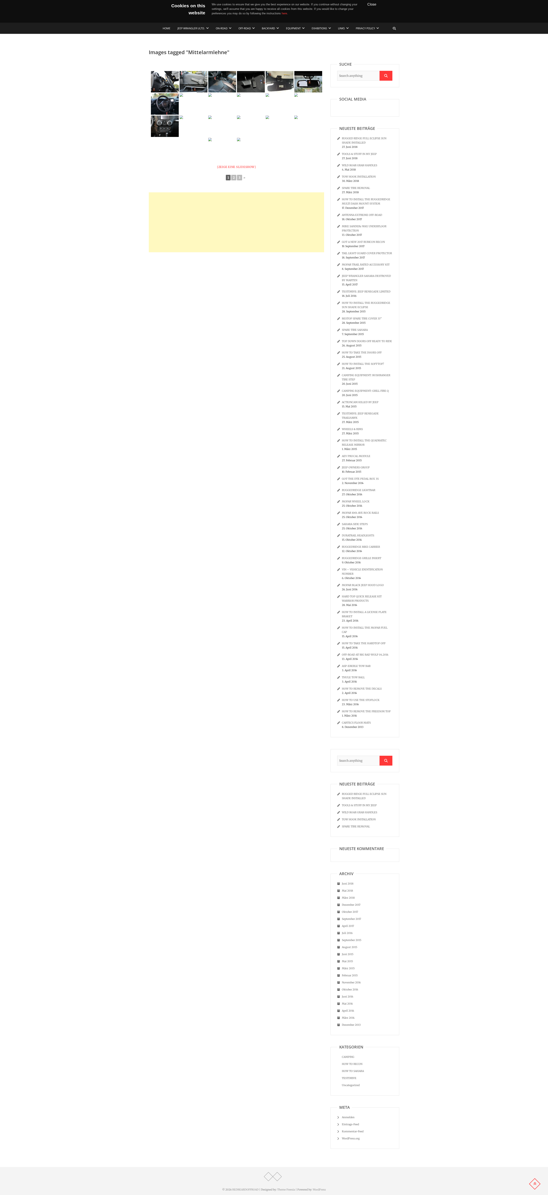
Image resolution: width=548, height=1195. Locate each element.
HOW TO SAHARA (353, 1071)
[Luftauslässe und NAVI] (165, 126)
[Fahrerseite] (308, 104)
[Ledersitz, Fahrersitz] (222, 81)
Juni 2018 (347, 883)
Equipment (293, 28)
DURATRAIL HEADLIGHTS (358, 535)
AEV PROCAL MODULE (356, 456)
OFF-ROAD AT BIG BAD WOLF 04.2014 (365, 654)
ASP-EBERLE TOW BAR (356, 666)
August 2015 (349, 947)
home (166, 28)
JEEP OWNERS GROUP (356, 467)
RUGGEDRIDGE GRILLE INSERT (361, 558)
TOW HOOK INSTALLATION (359, 176)
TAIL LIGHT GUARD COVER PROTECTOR (367, 253)
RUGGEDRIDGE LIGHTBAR (358, 490)
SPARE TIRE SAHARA (355, 329)
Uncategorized (351, 1085)
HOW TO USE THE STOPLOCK (361, 700)
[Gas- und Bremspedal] (251, 81)
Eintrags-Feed (350, 1124)
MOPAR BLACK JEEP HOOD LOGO (363, 585)
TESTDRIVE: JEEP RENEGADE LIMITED (366, 291)
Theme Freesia (286, 1189)
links (341, 28)
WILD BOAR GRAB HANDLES (359, 165)
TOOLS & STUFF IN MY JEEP (359, 154)
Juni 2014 (347, 996)
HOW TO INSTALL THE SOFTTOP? (363, 363)
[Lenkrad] (165, 81)
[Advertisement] (236, 222)
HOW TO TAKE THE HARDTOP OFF (364, 643)
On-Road (222, 28)
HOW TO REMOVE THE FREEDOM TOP (366, 711)
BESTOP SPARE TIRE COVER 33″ (362, 318)
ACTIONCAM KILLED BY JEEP (360, 402)
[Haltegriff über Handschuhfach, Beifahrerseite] (222, 148)
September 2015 (351, 940)
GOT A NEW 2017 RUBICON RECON (363, 241)
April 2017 (348, 926)
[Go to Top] (535, 1184)
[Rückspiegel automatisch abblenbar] (308, 81)
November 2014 (351, 982)
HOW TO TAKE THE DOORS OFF (362, 352)
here (284, 13)
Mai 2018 (347, 890)
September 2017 (351, 918)
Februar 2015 (350, 975)
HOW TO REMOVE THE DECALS (362, 688)
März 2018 (348, 897)
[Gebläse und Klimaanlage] (222, 126)
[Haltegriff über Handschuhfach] (251, 148)
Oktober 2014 (350, 989)
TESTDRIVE (349, 1078)
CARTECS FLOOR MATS (356, 722)
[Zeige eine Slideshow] (236, 167)
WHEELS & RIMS (352, 429)
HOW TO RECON (352, 1064)
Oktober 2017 (350, 911)
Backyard (268, 28)
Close (371, 4)
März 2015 (348, 968)
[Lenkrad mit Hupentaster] (193, 104)
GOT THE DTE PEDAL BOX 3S (360, 478)
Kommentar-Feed (352, 1131)
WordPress (319, 1189)
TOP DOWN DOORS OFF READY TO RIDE (367, 341)
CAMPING (348, 1056)
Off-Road (244, 28)
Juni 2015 (347, 954)
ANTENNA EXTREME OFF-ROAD (362, 215)
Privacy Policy (365, 28)
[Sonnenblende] (279, 81)
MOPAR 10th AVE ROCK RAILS (360, 512)
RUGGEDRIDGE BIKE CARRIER (361, 546)
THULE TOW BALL (353, 677)
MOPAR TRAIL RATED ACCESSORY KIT (366, 264)
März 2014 (348, 1017)
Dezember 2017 (351, 904)
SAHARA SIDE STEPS (355, 524)
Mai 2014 (347, 1003)
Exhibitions (319, 28)
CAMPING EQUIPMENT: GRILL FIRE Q (365, 390)
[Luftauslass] (193, 126)
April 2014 (348, 1010)
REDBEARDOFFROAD (245, 1189)
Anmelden (348, 1117)
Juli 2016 (347, 933)
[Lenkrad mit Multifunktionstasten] (165, 104)
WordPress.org (351, 1138)
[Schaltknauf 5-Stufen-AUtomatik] (308, 126)
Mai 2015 (347, 961)
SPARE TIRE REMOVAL (356, 188)
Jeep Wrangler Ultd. (191, 28)
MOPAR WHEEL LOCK (355, 501)
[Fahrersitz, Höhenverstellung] (193, 81)
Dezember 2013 (351, 1024)
